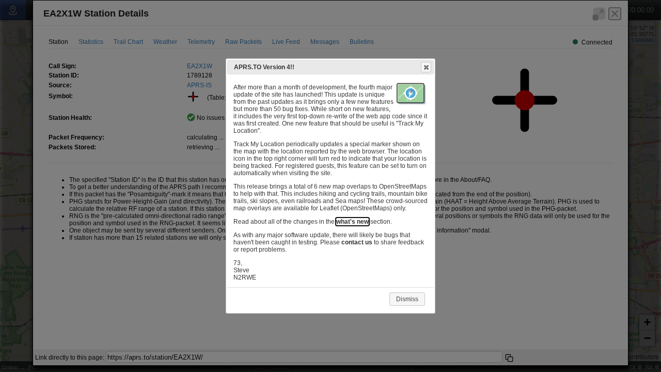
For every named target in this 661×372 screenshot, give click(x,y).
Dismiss (407, 299)
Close (426, 67)
